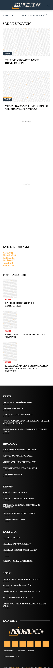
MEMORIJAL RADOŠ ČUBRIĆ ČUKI (17, 585)
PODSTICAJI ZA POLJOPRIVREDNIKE (18, 499)
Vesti (8, 300)
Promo (7, 53)
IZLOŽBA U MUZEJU (11, 538)
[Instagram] (15, 644)
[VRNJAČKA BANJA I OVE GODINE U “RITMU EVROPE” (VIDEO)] (26, 86)
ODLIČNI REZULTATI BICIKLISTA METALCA (21, 579)
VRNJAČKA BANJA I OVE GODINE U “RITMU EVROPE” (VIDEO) (26, 107)
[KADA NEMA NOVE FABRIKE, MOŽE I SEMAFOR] (10, 320)
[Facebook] (7, 644)
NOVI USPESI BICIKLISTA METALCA (18, 598)
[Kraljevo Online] (26, 5)
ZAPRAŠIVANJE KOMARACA (15, 493)
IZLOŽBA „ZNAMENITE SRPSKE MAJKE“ (20, 550)
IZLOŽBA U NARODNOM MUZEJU (17, 544)
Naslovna (9, 15)
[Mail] (30, 644)
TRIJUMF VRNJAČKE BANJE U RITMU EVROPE (23, 61)
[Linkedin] (23, 644)
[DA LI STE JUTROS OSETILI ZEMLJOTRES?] (10, 289)
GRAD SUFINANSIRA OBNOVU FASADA (19, 513)
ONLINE (28, 667)
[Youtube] (46, 644)
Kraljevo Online (15, 667)
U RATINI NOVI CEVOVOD (14, 519)
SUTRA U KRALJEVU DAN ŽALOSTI (18, 415)
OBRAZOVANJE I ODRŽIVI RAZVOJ (17, 403)
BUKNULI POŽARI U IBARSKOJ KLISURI (20, 450)
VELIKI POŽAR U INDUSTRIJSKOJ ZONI (19, 462)
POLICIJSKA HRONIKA (12, 474)
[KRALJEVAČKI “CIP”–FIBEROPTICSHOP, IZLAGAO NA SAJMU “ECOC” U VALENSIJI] (10, 351)
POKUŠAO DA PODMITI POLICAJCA (18, 456)
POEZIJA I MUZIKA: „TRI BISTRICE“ (18, 561)
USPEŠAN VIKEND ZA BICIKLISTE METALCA (21, 592)
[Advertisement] (26, 149)
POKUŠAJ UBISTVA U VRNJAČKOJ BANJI (20, 468)
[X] (38, 644)
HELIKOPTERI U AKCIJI (13, 409)
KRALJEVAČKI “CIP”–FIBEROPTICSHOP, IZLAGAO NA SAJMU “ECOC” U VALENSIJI (26, 368)
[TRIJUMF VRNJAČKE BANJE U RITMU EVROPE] (26, 42)
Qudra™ (41, 667)
